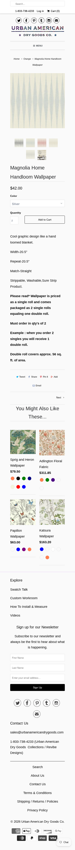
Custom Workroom (24, 598)
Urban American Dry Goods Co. (42, 821)
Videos (15, 615)
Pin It (45, 377)
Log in (40, 10)
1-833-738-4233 (24, 10)
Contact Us (37, 784)
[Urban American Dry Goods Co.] (37, 32)
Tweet (22, 377)
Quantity (15, 212)
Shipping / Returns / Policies (37, 801)
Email (38, 385)
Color (13, 195)
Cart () (55, 10)
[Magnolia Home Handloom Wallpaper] (37, 100)
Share (34, 377)
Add (56, 377)
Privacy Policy (37, 810)
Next (59, 397)
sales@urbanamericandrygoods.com (37, 732)
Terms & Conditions (37, 793)
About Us (37, 775)
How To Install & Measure (28, 606)
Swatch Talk (19, 589)
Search (37, 767)
